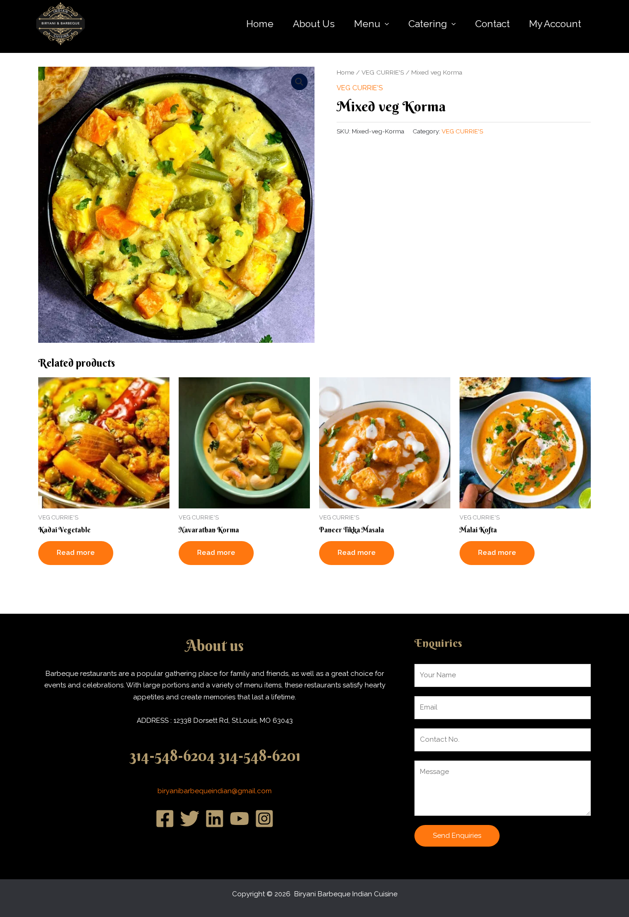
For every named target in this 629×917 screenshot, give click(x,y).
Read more (76, 552)
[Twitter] (189, 818)
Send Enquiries (457, 835)
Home (260, 23)
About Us (314, 23)
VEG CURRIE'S (382, 72)
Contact (492, 23)
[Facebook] (165, 818)
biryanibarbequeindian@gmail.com (214, 791)
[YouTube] (239, 818)
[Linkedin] (214, 818)
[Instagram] (264, 818)
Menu (367, 23)
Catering (427, 23)
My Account (555, 23)
